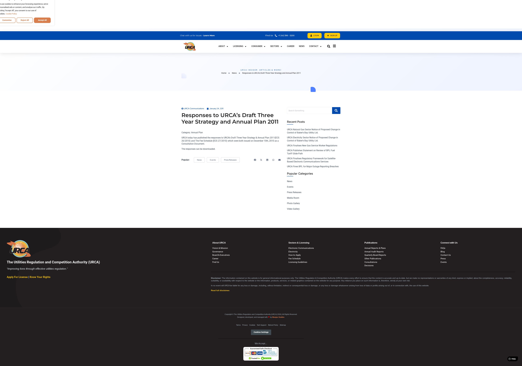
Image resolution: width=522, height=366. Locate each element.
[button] (328, 46)
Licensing (238, 46)
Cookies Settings (261, 332)
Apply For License (17, 277)
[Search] (336, 110)
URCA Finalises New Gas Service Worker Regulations (312, 145)
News (301, 46)
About (221, 46)
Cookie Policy (11, 14)
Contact (313, 46)
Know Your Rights (40, 277)
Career (290, 46)
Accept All (42, 20)
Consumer (256, 46)
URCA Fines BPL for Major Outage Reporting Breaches (313, 166)
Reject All (25, 20)
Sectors (274, 46)
